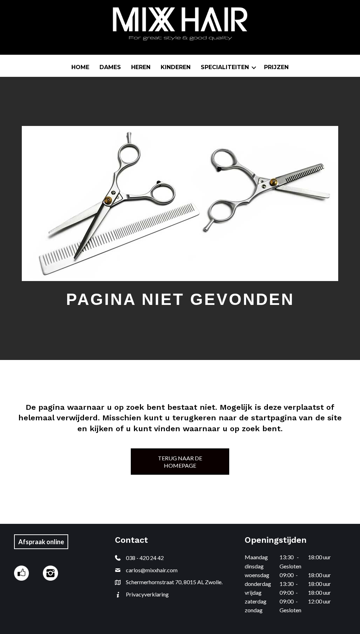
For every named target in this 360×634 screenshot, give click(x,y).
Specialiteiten (225, 67)
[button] (254, 67)
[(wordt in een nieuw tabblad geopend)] (21, 572)
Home (80, 67)
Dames (110, 67)
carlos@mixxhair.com (152, 570)
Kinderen (176, 67)
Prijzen (276, 67)
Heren (140, 67)
